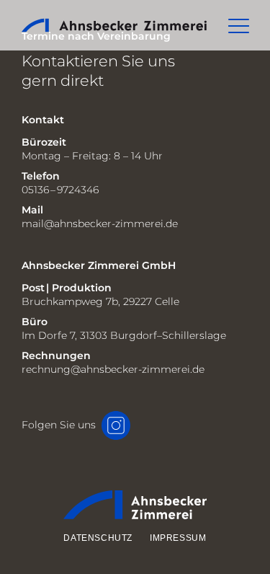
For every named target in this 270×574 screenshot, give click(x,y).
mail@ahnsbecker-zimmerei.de (100, 223)
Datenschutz (97, 538)
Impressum (178, 538)
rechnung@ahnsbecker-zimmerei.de (113, 369)
